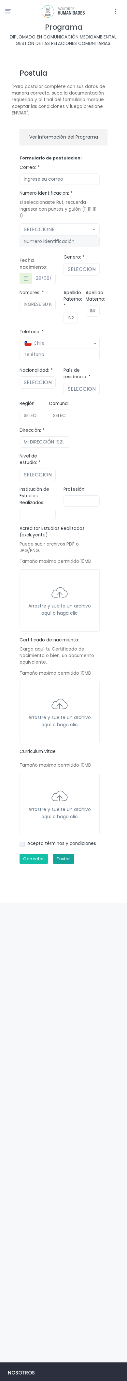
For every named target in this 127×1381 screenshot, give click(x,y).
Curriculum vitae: (38, 751)
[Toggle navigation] (115, 11)
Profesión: (74, 489)
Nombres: (32, 293)
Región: (27, 403)
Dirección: (32, 430)
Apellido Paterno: (73, 299)
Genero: (74, 257)
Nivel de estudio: (30, 459)
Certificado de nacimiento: (49, 640)
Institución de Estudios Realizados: (34, 495)
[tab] (63, 137)
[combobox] (60, 343)
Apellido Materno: (95, 296)
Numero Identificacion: (46, 193)
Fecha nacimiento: (33, 263)
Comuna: (59, 403)
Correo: (30, 167)
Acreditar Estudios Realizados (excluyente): (52, 531)
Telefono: (32, 332)
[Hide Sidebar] (8, 11)
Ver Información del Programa (63, 137)
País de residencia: (77, 373)
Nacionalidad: (36, 370)
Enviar (63, 859)
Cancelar (33, 859)
